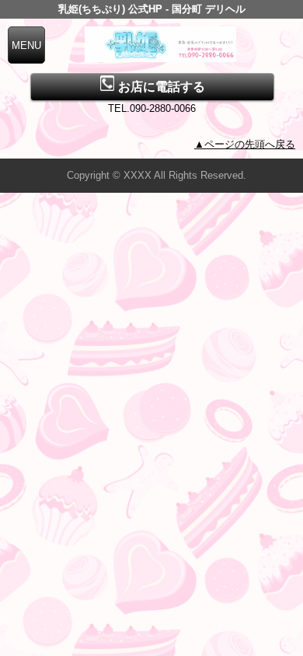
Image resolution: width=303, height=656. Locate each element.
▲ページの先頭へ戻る (244, 144)
